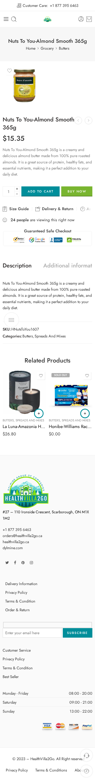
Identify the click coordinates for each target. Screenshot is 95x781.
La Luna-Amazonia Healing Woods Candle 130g (24, 426)
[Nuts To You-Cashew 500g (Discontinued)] (88, 120)
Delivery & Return (57, 209)
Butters (64, 48)
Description (17, 266)
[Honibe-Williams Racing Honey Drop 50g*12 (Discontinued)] (70, 392)
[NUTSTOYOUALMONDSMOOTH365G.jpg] (24, 85)
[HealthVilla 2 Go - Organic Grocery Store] (47, 19)
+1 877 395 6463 (64, 5)
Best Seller (11, 676)
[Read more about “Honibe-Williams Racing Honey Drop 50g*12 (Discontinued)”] (85, 413)
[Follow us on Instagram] (31, 562)
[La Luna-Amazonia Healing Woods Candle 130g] (24, 392)
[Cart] (89, 19)
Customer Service (17, 650)
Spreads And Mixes (50, 336)
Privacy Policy (16, 592)
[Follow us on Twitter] (7, 562)
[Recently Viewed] (86, 771)
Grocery (47, 48)
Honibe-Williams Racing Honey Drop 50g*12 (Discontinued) (70, 426)
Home (30, 48)
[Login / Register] (81, 19)
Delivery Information (21, 583)
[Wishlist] (9, 71)
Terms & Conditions (51, 770)
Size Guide (18, 209)
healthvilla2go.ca (16, 541)
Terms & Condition (20, 601)
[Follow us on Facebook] (15, 562)
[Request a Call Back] (86, 755)
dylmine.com (13, 548)
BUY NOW (77, 191)
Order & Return (17, 610)
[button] (39, 413)
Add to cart (41, 191)
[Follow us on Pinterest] (23, 562)
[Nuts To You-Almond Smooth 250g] (78, 120)
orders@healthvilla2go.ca (22, 535)
